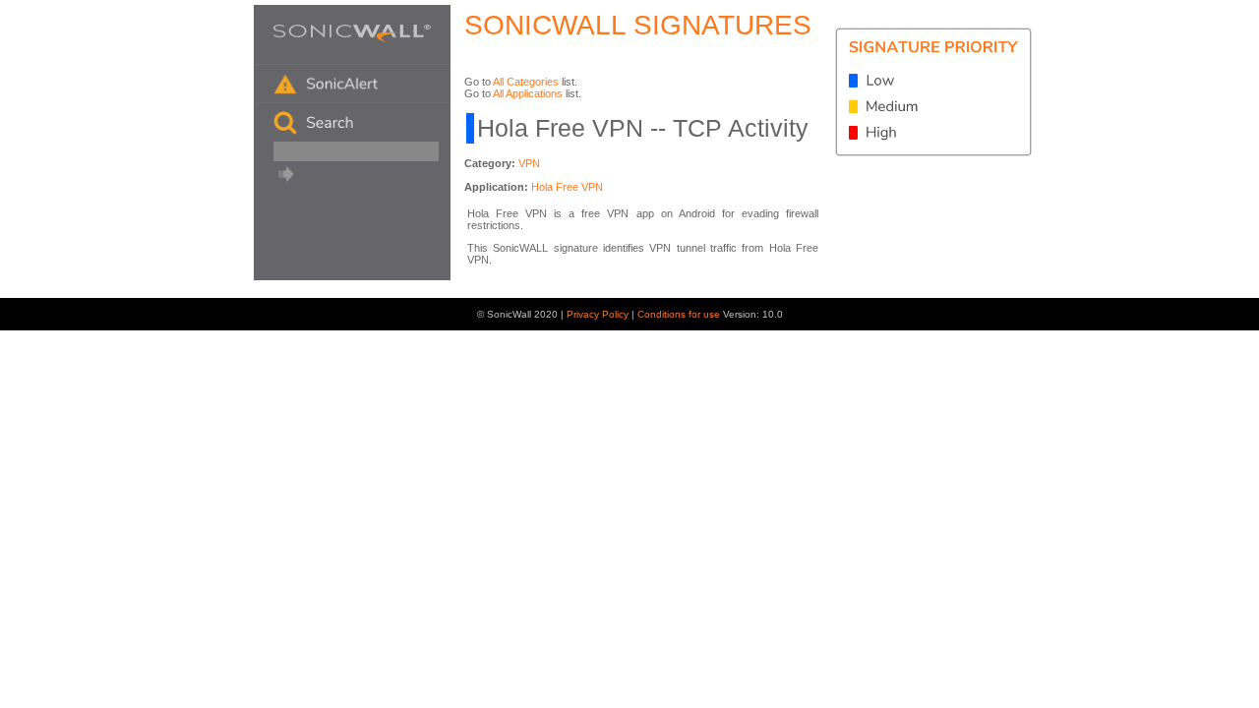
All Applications (528, 93)
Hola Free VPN (567, 187)
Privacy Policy (599, 314)
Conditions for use (680, 314)
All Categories (526, 82)
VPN (529, 163)
